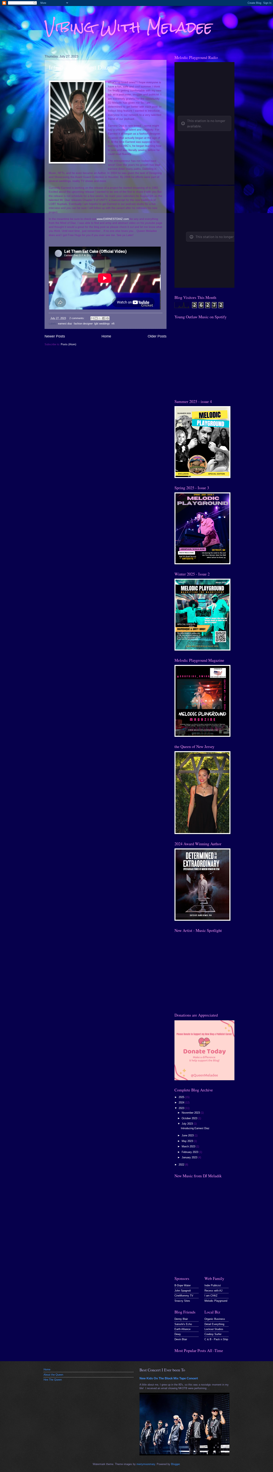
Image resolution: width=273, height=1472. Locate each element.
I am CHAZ (210, 1295)
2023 (182, 1108)
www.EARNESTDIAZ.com (113, 218)
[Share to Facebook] (104, 318)
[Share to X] (100, 318)
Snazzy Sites (182, 1300)
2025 (182, 1097)
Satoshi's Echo (183, 1324)
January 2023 (190, 1157)
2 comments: (77, 318)
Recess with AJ (213, 1290)
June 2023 (188, 1135)
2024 (182, 1102)
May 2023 (188, 1141)
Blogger (175, 1464)
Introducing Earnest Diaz (79, 67)
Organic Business (214, 1318)
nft (113, 323)
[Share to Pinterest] (108, 318)
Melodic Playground (215, 1300)
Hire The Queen (53, 1379)
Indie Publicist (212, 1285)
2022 (182, 1164)
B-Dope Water (182, 1285)
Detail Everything (214, 1324)
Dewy (177, 1334)
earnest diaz (65, 323)
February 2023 (190, 1152)
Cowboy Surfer (212, 1334)
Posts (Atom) (68, 344)
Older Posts (157, 336)
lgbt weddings (102, 323)
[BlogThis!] (96, 318)
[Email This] (92, 318)
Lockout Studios (213, 1329)
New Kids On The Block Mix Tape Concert (168, 1378)
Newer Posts (55, 336)
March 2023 (189, 1146)
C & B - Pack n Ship (216, 1339)
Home (106, 336)
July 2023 (188, 1123)
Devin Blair (180, 1339)
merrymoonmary (145, 1464)
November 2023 (191, 1112)
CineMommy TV (183, 1295)
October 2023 (190, 1118)
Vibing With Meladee (128, 27)
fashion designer (83, 323)
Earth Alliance (182, 1329)
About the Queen (53, 1374)
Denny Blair (181, 1318)
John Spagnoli (182, 1290)
